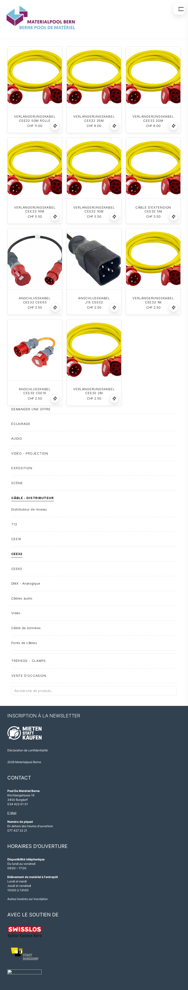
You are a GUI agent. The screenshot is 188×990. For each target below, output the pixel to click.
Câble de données (26, 628)
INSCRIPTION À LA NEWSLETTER (43, 716)
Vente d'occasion (28, 676)
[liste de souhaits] (55, 126)
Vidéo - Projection (29, 453)
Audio (16, 438)
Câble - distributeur (32, 498)
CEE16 (16, 539)
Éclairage (21, 424)
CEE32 (16, 554)
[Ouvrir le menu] (179, 9)
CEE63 (16, 569)
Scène (17, 483)
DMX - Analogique (25, 583)
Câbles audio (21, 598)
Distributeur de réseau (29, 509)
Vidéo (15, 613)
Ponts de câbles (24, 643)
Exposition (21, 468)
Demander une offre (31, 409)
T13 (14, 524)
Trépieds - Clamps (28, 661)
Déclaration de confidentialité (27, 750)
